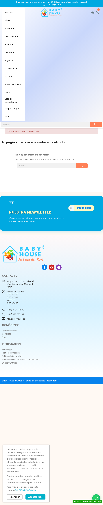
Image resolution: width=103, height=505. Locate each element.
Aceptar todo (35, 496)
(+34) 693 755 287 (15, 314)
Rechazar (15, 496)
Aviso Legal (7, 349)
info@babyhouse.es (16, 319)
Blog (4, 337)
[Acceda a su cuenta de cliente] (93, 13)
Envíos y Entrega (9, 363)
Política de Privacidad (12, 356)
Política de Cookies (11, 353)
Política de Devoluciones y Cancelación (20, 359)
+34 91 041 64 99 (53, 4)
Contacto (6, 334)
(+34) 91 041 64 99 (15, 309)
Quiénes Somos (9, 330)
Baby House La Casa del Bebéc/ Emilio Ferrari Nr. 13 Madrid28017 (20, 284)
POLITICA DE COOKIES (25, 490)
